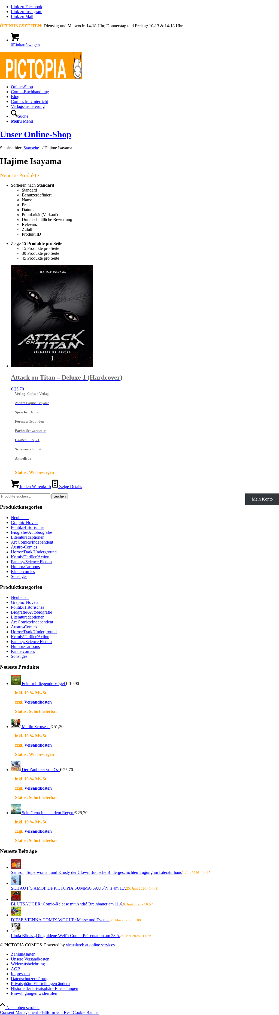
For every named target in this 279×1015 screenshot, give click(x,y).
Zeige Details (70, 486)
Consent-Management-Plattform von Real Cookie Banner (49, 1012)
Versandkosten (38, 702)
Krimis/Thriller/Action (30, 557)
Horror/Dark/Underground (34, 552)
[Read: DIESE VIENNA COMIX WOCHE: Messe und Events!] (16, 915)
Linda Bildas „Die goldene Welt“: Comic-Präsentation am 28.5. (65, 935)
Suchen (60, 496)
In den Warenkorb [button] (35, 486)
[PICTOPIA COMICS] (41, 77)
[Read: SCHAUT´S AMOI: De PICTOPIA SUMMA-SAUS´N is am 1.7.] (16, 883)
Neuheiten (20, 517)
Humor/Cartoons (25, 566)
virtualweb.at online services (90, 945)
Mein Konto (262, 499)
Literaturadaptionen (27, 537)
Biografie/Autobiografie (31, 532)
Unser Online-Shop (35, 134)
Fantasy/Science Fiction (31, 561)
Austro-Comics (24, 547)
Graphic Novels (24, 522)
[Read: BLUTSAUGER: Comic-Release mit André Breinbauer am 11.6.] (16, 899)
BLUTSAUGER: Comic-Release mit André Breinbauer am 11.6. (67, 904)
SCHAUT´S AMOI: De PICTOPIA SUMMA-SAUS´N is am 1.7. (68, 888)
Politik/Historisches (27, 527)
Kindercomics (23, 571)
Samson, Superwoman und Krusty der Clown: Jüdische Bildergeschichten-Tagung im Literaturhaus (96, 872)
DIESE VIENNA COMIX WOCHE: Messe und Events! (60, 919)
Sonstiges (19, 576)
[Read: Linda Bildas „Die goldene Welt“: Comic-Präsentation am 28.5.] (16, 930)
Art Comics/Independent (32, 542)
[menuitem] (145, 86)
